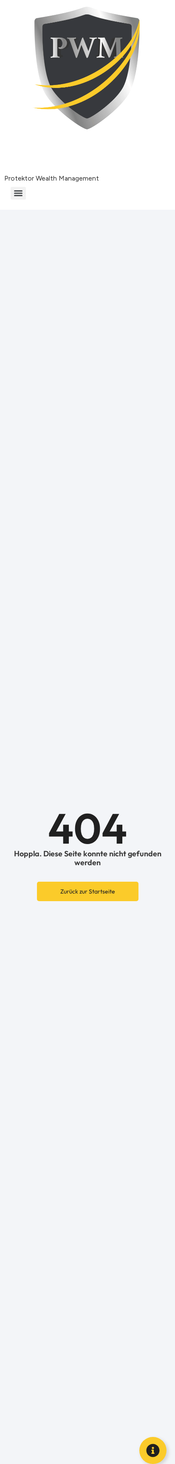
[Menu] (18, 193)
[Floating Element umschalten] (153, 1450)
